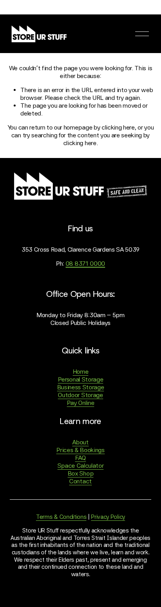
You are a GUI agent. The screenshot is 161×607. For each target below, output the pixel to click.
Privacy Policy (108, 516)
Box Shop (80, 473)
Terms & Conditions (61, 516)
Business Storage (80, 387)
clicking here (118, 127)
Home (81, 371)
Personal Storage (81, 379)
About (80, 442)
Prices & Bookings (80, 450)
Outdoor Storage (80, 395)
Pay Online (81, 402)
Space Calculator (80, 465)
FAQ (80, 457)
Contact (80, 481)
